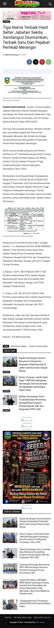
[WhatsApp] (48, 62)
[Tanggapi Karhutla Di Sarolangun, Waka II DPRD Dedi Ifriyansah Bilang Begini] (10, 605)
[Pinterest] (42, 62)
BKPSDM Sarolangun (19, 346)
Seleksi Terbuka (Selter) (38, 346)
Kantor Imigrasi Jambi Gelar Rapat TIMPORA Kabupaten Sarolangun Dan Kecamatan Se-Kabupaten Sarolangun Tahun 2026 (33, 383)
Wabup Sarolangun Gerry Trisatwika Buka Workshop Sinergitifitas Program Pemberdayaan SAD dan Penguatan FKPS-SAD (32, 403)
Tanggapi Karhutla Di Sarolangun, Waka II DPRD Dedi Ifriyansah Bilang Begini (35, 603)
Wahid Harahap (11, 55)
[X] (35, 62)
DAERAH (6, 22)
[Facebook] (29, 62)
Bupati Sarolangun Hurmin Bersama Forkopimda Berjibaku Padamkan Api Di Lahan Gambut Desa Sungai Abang (33, 364)
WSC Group (40, 622)
